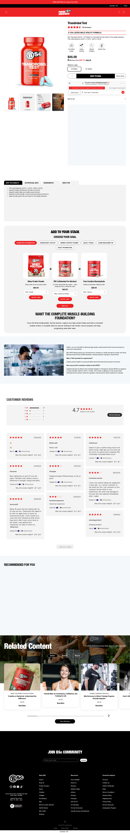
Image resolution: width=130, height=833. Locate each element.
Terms (55, 828)
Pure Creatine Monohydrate (94, 281)
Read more (14, 527)
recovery (106, 693)
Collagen (41, 795)
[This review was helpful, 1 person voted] (115, 462)
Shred (41, 789)
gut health (18, 693)
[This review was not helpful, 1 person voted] (78, 455)
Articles (52, 655)
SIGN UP (88, 60)
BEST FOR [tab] (66, 183)
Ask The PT (74, 801)
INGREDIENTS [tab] (49, 183)
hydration (99, 693)
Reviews (41, 814)
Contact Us (105, 783)
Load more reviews (65, 547)
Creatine (41, 792)
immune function (28, 693)
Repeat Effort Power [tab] (69, 243)
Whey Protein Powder (36, 281)
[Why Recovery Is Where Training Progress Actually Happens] (99, 676)
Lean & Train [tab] (88, 243)
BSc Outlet (42, 811)
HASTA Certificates (108, 786)
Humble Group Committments (80, 811)
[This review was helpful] (35, 534)
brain (12, 693)
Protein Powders (44, 786)
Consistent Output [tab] (48, 243)
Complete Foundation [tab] (26, 243)
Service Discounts (108, 805)
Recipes (77, 655)
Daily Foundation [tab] (65, 247)
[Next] (109, 716)
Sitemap (75, 828)
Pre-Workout (43, 798)
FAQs (125, 6)
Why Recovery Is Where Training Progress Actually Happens (99, 697)
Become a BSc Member (46, 805)
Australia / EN (113, 6)
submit (83, 760)
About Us (73, 783)
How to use (71, 99)
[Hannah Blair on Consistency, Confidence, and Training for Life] (61, 676)
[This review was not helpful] (118, 504)
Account (105, 779)
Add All (65, 306)
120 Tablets (88, 69)
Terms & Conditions (108, 792)
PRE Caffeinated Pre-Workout (65, 281)
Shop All (41, 783)
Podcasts (73, 798)
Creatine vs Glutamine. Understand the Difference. (22, 697)
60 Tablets (74, 69)
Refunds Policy (107, 795)
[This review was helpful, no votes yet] (35, 455)
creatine (92, 693)
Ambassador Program (109, 808)
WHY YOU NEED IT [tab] (12, 183)
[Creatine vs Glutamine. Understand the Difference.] (22, 676)
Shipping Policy (107, 798)
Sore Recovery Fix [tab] (105, 243)
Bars (40, 801)
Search (41, 779)
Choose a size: (73, 65)
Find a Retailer (75, 779)
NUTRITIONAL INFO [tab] (31, 183)
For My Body (75, 805)
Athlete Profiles (75, 789)
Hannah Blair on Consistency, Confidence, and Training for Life (60, 695)
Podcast (65, 655)
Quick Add (36, 297)
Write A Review (114, 415)
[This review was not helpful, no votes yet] (39, 455)
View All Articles (65, 721)
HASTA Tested (43, 808)
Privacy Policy (106, 801)
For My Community (76, 808)
